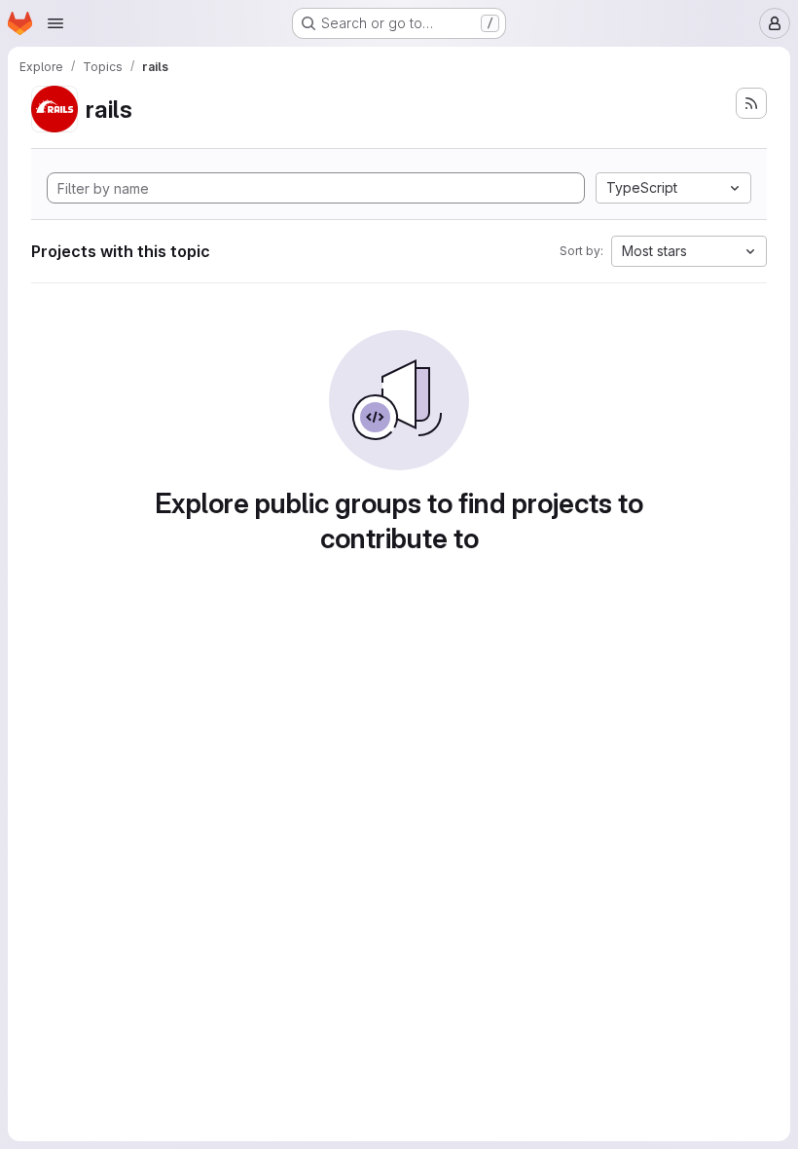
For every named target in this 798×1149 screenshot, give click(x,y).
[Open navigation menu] (55, 23)
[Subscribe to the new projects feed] (751, 103)
